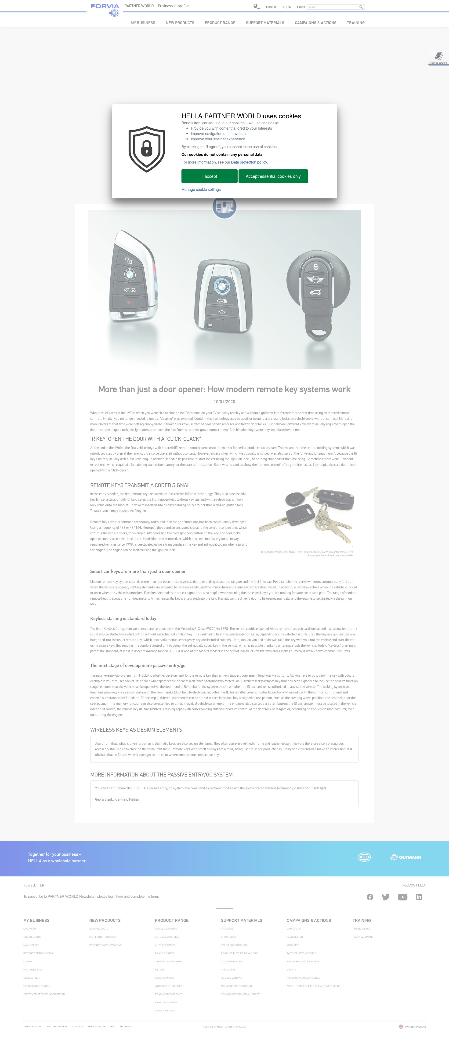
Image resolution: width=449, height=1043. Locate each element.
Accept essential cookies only (273, 176)
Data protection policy (249, 162)
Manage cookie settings (201, 189)
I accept (209, 176)
